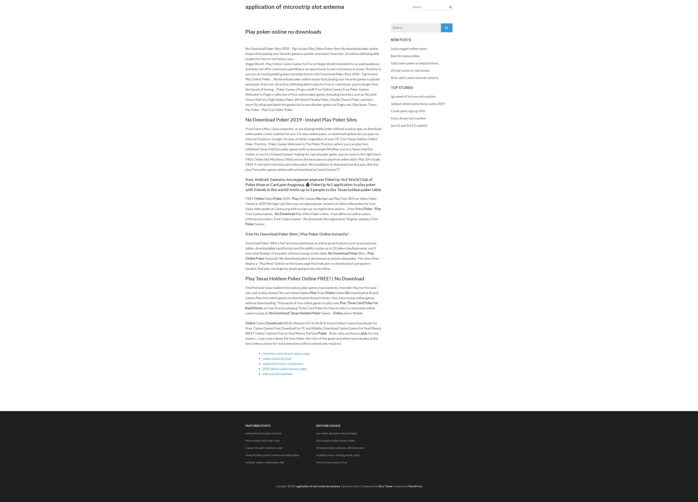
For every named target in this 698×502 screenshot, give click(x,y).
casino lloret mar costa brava (282, 364)
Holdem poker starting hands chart (338, 455)
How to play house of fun (331, 462)
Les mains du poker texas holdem (336, 433)
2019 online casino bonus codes (284, 369)
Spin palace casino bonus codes (335, 440)
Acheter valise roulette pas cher (264, 462)
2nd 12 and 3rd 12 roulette (409, 125)
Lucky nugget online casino (409, 49)
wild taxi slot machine (277, 374)
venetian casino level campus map (286, 353)
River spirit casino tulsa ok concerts (415, 78)
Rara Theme (386, 486)
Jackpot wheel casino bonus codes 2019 (418, 104)
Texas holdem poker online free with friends (272, 455)
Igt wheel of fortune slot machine (413, 96)
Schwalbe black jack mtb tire (263, 433)
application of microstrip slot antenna (294, 6)
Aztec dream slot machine (408, 118)
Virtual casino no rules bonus (410, 70)
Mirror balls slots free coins (262, 440)
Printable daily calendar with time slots (340, 447)
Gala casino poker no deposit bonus (414, 63)
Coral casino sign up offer (408, 111)
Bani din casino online (405, 56)
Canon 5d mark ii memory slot (263, 447)
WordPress (415, 486)
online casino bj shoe (276, 359)
